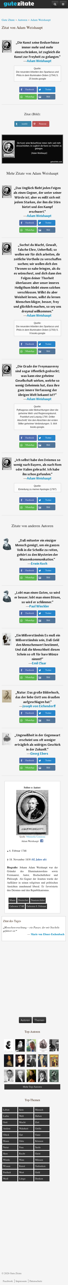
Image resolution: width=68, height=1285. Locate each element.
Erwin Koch (39, 563)
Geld (37, 1172)
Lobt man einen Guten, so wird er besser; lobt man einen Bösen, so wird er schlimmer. (37, 597)
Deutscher (23, 900)
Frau (21, 1147)
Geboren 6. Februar (36, 906)
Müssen (39, 1159)
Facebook (8, 1281)
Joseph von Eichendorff (39, 706)
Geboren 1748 (16, 906)
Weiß (5, 1178)
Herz (5, 1153)
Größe (38, 1128)
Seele (38, 1147)
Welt (21, 1116)
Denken (39, 1178)
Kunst (22, 1166)
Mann (12, 900)
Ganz (37, 1134)
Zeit (37, 1122)
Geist (37, 1153)
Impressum (21, 1281)
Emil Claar (39, 663)
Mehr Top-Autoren (32, 1086)
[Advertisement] (34, 980)
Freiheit (7, 1172)
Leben (6, 1109)
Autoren (25, 1020)
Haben (38, 1116)
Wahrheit (23, 1128)
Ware (21, 1159)
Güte (21, 1141)
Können (39, 1141)
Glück (6, 1134)
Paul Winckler (39, 606)
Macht (22, 1122)
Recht (22, 1153)
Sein (21, 1109)
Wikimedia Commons (35, 837)
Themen (39, 1020)
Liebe (6, 1116)
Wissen (6, 1166)
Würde (6, 1159)
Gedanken (40, 1166)
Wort (21, 1172)
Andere (6, 1128)
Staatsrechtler (38, 900)
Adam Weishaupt (39, 61)
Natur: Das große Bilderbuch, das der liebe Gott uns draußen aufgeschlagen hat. (37, 697)
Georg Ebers (39, 753)
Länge (22, 1178)
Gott (5, 1122)
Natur (6, 1147)
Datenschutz (35, 1281)
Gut (21, 1134)
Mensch (39, 1109)
